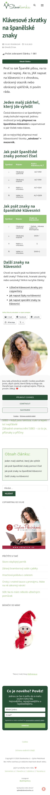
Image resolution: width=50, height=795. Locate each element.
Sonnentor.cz (10, 771)
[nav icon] (42, 5)
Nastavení (25, 410)
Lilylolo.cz (30, 771)
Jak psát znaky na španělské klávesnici (23, 471)
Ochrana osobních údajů (27, 416)
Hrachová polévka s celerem (17, 575)
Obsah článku (25, 61)
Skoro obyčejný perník (14, 561)
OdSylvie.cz (32, 674)
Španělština (10, 47)
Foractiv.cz (21, 771)
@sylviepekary (25, 781)
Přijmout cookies (25, 397)
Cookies (16, 416)
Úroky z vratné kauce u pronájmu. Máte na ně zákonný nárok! (23, 583)
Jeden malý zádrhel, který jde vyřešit (22, 460)
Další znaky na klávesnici (17, 476)
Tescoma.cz (40, 771)
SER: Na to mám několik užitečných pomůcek (21, 593)
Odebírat (25, 725)
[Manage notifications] (44, 789)
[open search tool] (34, 5)
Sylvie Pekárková (12, 44)
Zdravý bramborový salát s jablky (20, 568)
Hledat (9, 494)
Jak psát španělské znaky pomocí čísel (23, 466)
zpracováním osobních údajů (35, 720)
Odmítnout (25, 404)
